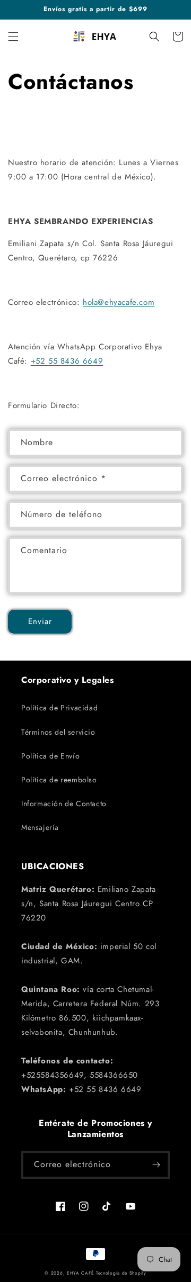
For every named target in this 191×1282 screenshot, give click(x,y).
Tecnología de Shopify (121, 1273)
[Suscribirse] (156, 1165)
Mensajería (40, 827)
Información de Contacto (64, 803)
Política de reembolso (59, 779)
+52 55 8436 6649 (67, 361)
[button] (13, 36)
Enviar (40, 621)
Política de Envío (50, 756)
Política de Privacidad (59, 707)
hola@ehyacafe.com (118, 302)
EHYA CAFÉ (80, 1273)
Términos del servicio (58, 732)
